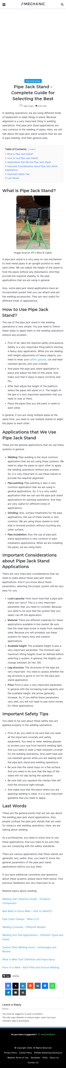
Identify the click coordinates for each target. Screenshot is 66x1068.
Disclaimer (35, 1057)
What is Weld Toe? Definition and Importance (28, 959)
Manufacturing (33, 81)
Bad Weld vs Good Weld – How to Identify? (27, 911)
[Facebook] (8, 986)
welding (15, 976)
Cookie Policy (25, 1052)
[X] (15, 986)
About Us (54, 1057)
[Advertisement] (33, 44)
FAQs (45, 1057)
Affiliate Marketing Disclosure (48, 1052)
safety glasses (38, 359)
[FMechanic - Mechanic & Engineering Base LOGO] (33, 4)
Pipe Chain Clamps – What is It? (20, 919)
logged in (19, 1014)
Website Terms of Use (18, 1057)
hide (32, 149)
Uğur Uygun (28, 106)
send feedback (48, 1034)
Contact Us (33, 1062)
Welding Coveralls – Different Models (23, 927)
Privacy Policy (10, 1052)
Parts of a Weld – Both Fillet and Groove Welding (30, 967)
